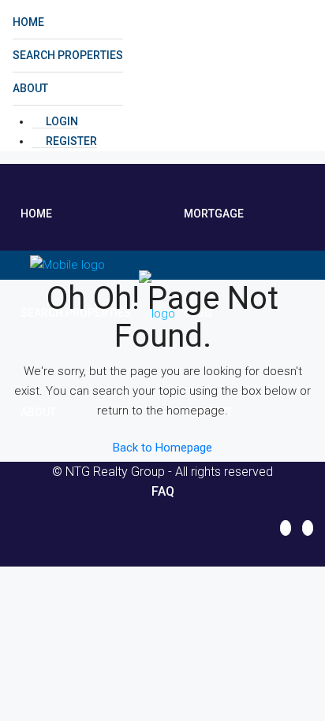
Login (60, 121)
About (30, 88)
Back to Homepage (162, 447)
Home (28, 22)
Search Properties (68, 55)
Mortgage (214, 213)
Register (70, 141)
